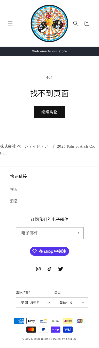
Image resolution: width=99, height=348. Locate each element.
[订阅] (77, 233)
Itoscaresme (42, 338)
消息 (14, 201)
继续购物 (49, 112)
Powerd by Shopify (64, 338)
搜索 (14, 190)
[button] (10, 23)
